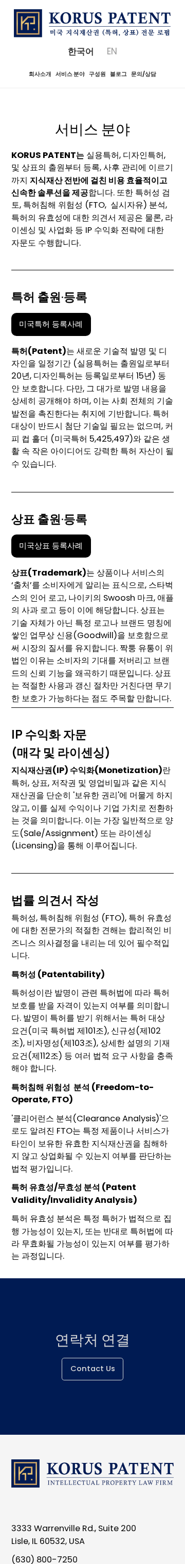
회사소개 (40, 74)
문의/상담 (143, 74)
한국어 (81, 51)
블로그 (118, 74)
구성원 (97, 74)
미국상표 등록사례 (51, 546)
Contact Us (92, 1368)
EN (112, 51)
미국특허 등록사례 (51, 324)
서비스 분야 (70, 74)
